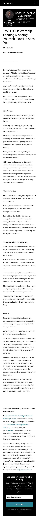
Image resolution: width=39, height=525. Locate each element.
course (10, 430)
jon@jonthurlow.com (24, 470)
